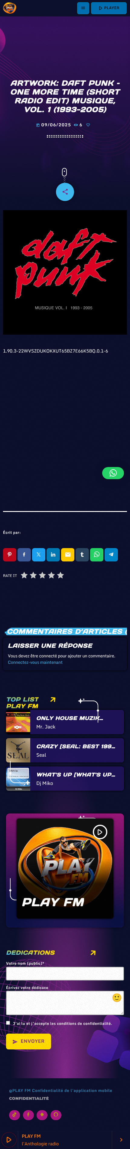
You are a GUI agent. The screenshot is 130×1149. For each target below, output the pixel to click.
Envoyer (28, 1041)
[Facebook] (28, 1115)
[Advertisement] (65, 424)
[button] (113, 473)
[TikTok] (14, 1115)
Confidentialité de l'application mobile (72, 1090)
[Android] (42, 1115)
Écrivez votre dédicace (64, 994)
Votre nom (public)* (25, 964)
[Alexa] (55, 1115)
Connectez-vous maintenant (35, 662)
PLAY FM (52, 902)
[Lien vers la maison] (10, 8)
